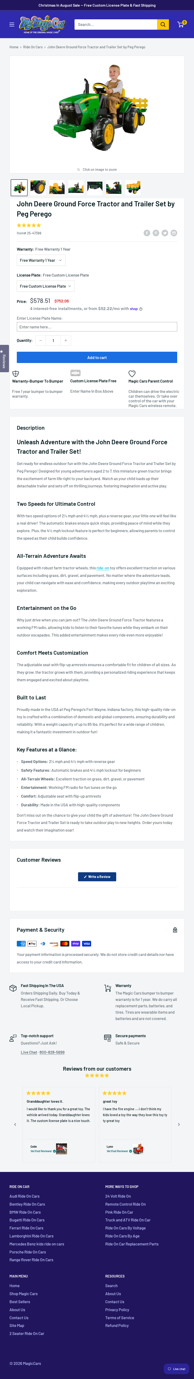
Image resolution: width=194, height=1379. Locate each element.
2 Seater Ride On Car (26, 1333)
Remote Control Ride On (125, 1204)
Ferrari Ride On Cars (26, 1227)
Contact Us (18, 1317)
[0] (181, 24)
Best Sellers (19, 1301)
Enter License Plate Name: (40, 318)
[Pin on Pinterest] (156, 232)
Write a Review (102, 877)
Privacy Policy (117, 1309)
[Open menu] (11, 24)
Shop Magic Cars (23, 1293)
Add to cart (97, 357)
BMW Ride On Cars (25, 1212)
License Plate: (53, 275)
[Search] (163, 24)
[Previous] (15, 1124)
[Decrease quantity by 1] (41, 340)
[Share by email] (174, 232)
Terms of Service (119, 1317)
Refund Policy (117, 1325)
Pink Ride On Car (119, 1212)
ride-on (103, 567)
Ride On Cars (33, 47)
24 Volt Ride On (118, 1196)
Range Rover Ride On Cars (31, 1259)
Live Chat (29, 1052)
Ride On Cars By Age (122, 1235)
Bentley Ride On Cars (27, 1204)
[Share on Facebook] (147, 232)
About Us (17, 1309)
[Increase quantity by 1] (66, 340)
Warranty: (44, 249)
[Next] (179, 1124)
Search (111, 1285)
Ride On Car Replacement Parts (132, 1243)
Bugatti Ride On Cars (26, 1219)
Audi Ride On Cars (24, 1196)
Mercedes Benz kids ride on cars (36, 1243)
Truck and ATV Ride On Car (127, 1219)
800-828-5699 (52, 1052)
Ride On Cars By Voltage (125, 1227)
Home (13, 47)
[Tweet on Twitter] (165, 232)
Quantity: (25, 340)
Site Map (16, 1325)
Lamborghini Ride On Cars (31, 1235)
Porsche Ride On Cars (27, 1251)
